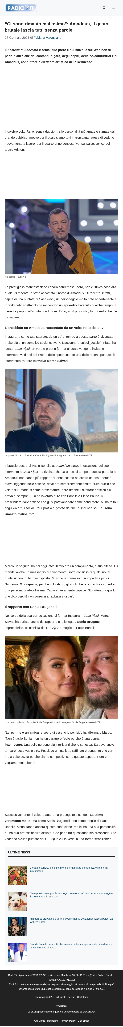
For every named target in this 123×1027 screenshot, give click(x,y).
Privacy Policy (68, 1020)
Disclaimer (83, 1020)
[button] (104, 8)
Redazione (52, 1020)
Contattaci (82, 997)
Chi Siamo (39, 1020)
